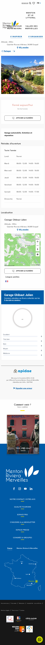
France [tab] (9, 548)
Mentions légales (5, 610)
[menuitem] (10, 25)
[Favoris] (34, 3)
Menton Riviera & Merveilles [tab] (27, 548)
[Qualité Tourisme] (9, 619)
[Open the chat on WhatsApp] (39, 639)
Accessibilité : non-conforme (34, 603)
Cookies (22, 610)
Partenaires (21, 603)
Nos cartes (13, 603)
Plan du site (15, 610)
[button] (30, 3)
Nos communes (5, 603)
